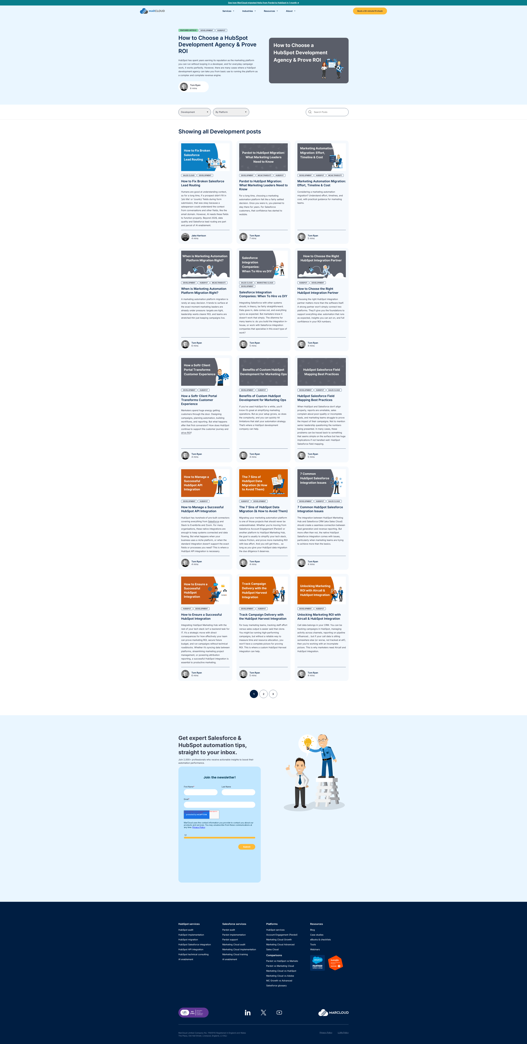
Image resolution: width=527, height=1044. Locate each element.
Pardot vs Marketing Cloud (280, 966)
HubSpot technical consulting (193, 954)
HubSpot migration (188, 939)
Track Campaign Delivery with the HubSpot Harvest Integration (262, 616)
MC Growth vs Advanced (279, 980)
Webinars (315, 949)
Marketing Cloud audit (233, 944)
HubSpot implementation (191, 934)
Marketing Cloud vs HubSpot (281, 970)
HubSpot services (275, 929)
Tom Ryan (195, 85)
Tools (313, 944)
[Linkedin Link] (247, 1012)
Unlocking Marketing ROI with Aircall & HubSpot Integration (319, 616)
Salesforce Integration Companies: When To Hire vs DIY (263, 294)
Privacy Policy (326, 1032)
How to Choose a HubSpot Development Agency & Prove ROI (217, 44)
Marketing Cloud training (235, 954)
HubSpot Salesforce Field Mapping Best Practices (315, 398)
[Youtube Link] (279, 1012)
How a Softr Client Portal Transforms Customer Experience (199, 400)
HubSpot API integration (190, 949)
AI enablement (185, 959)
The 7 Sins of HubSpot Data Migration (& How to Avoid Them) (263, 509)
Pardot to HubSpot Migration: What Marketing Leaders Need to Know (263, 185)
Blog (312, 929)
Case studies (316, 934)
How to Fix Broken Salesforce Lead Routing (202, 183)
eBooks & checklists (320, 939)
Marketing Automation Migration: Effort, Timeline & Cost (321, 183)
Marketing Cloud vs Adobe (280, 975)
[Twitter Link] (263, 1012)
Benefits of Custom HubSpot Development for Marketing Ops (262, 398)
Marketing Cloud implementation (239, 949)
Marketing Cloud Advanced (280, 944)
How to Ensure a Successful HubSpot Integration (201, 616)
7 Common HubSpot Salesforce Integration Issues (320, 509)
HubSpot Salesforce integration (194, 944)
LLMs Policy (343, 1032)
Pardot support (230, 939)
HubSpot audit (185, 929)
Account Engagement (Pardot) (282, 934)
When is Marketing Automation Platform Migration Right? (203, 290)
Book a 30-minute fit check (370, 11)
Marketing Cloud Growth (279, 939)
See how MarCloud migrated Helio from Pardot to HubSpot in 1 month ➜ (263, 2)
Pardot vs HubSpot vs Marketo (282, 961)
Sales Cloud (272, 949)
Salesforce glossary (276, 985)
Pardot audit (228, 929)
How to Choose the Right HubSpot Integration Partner (317, 290)
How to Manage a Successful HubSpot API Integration (202, 509)
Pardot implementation (234, 934)
